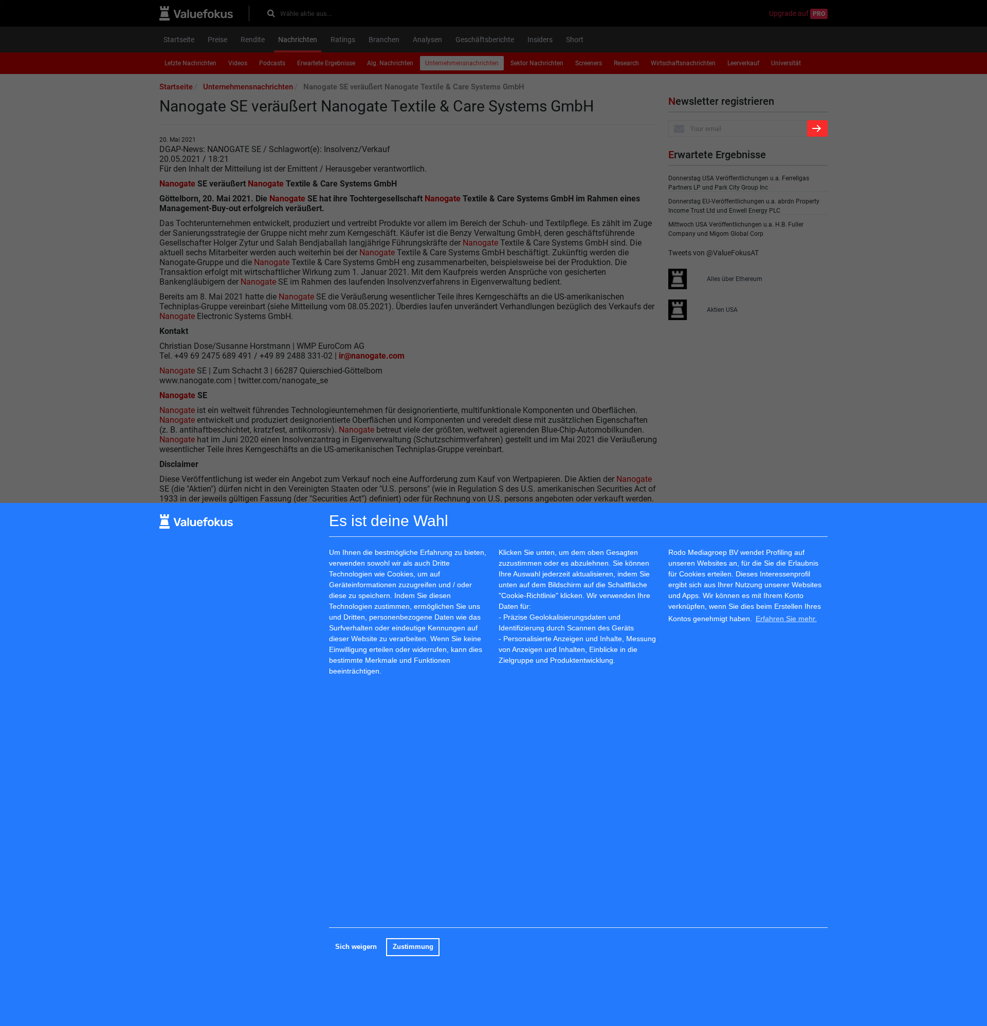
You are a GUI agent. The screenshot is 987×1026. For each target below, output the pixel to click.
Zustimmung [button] (413, 946)
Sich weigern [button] (356, 946)
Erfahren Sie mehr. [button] (786, 618)
